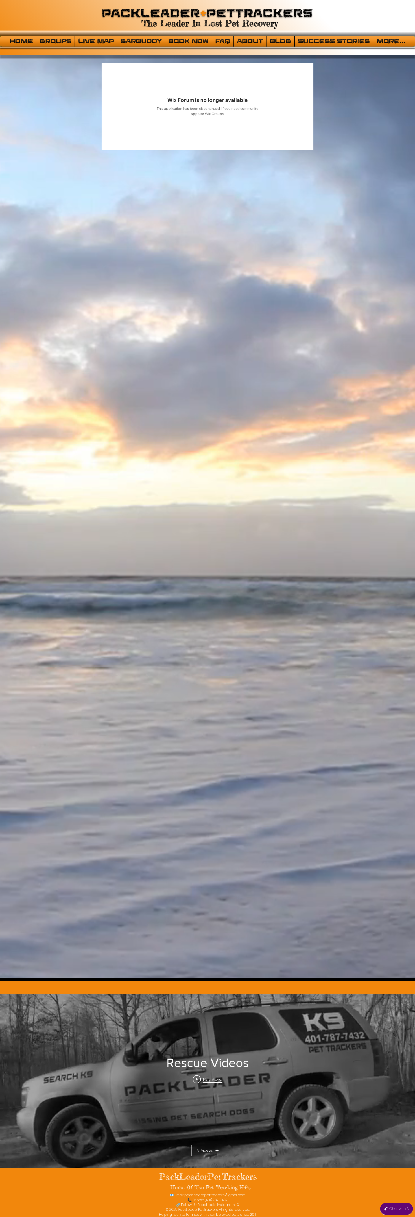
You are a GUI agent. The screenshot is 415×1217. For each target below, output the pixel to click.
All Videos (205, 1150)
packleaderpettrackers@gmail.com (215, 1195)
